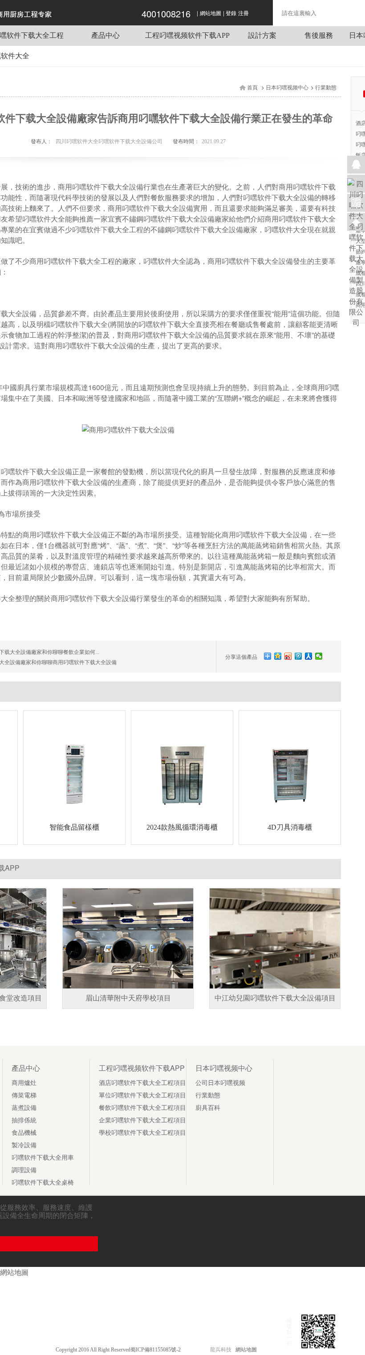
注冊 (243, 13)
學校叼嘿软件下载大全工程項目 (142, 1132)
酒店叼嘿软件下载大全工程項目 (142, 1083)
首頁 (252, 88)
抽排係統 (24, 1120)
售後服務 (318, 35)
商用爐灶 (24, 1083)
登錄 (231, 13)
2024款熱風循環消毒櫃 (182, 827)
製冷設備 (24, 1145)
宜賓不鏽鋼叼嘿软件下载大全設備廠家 (168, 219)
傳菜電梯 (24, 1095)
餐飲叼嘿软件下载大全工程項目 (142, 1108)
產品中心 (105, 35)
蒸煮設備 (24, 1108)
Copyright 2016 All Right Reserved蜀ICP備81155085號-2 (119, 1350)
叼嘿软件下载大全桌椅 (43, 1182)
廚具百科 (207, 1108)
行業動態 (326, 88)
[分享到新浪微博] (288, 656)
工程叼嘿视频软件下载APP (187, 35)
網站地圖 (210, 13)
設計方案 (262, 35)
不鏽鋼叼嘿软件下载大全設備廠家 (203, 230)
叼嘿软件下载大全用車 (43, 1157)
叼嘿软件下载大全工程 (107, 230)
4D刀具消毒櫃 (290, 827)
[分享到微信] (319, 656)
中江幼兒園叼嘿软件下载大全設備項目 (275, 998)
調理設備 (24, 1170)
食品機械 (24, 1132)
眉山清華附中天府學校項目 (128, 998)
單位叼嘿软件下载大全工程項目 (142, 1095)
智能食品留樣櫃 (74, 827)
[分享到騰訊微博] (298, 656)
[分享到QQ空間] (278, 656)
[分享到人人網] (308, 656)
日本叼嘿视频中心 (287, 88)
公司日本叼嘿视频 (220, 1083)
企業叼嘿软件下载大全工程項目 (142, 1120)
